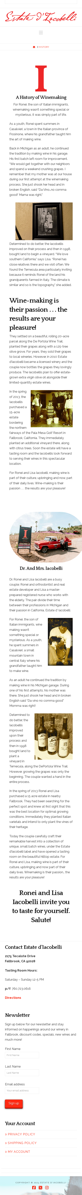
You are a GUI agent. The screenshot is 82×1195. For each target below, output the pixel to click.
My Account (19, 1152)
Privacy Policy (21, 1134)
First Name (12, 1049)
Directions (13, 998)
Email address (15, 1084)
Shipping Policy (22, 1143)
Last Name (13, 1066)
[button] (41, 32)
